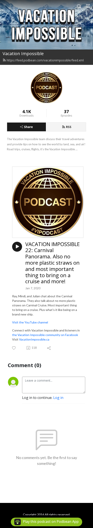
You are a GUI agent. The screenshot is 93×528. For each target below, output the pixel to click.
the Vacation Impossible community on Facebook (45, 335)
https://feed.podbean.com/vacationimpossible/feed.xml (45, 60)
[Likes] (14, 348)
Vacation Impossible (23, 53)
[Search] (79, 6)
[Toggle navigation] (88, 6)
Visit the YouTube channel (30, 322)
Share (28, 127)
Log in (58, 397)
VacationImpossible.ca (34, 339)
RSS (68, 127)
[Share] (49, 348)
